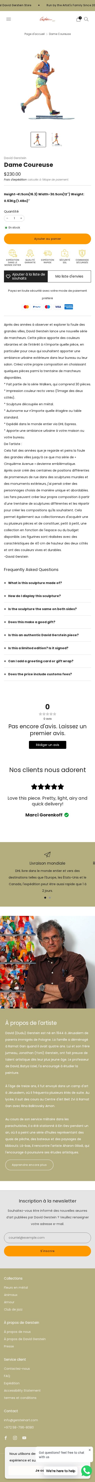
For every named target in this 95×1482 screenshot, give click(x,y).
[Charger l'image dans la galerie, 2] (56, 139)
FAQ (7, 1376)
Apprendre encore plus (29, 1165)
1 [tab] (45, 898)
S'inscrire (47, 1251)
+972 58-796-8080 (19, 1427)
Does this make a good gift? (31, 622)
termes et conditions (20, 1398)
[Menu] (8, 19)
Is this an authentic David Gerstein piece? (43, 635)
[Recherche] (86, 19)
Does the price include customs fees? (40, 674)
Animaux (10, 1295)
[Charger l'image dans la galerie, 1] (38, 139)
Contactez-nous (17, 1368)
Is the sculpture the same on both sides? (42, 609)
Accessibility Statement (22, 1390)
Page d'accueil (35, 34)
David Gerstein (15, 158)
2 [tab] (50, 898)
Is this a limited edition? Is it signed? (38, 648)
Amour (9, 1302)
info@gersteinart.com (21, 1420)
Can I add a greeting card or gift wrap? (40, 661)
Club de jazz (13, 1309)
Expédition (12, 1383)
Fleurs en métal (16, 1287)
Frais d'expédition (15, 179)
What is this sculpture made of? (35, 583)
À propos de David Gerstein (25, 1339)
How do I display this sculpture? (34, 596)
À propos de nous (17, 1332)
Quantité (11, 211)
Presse (9, 1346)
